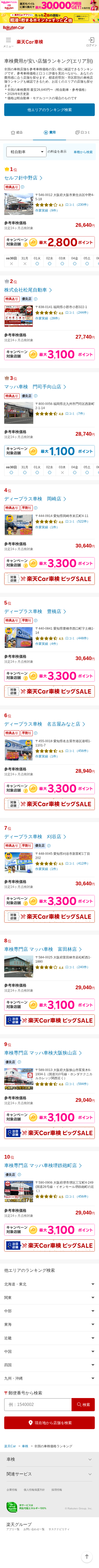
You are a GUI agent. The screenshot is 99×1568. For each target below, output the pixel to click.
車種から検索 (83, 152)
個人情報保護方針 (34, 1489)
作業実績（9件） (47, 210)
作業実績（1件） (47, 527)
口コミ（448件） (77, 638)
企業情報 (12, 1489)
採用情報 (56, 1489)
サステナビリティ (59, 1529)
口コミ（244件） (77, 312)
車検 (25, 1446)
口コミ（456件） (77, 751)
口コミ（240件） (77, 967)
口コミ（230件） (77, 205)
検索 (86, 1405)
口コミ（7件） (75, 413)
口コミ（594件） (77, 1084)
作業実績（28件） (48, 318)
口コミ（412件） (77, 863)
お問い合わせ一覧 (34, 1529)
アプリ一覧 (13, 1529)
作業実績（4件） (47, 644)
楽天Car (10, 1446)
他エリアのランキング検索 (49, 110)
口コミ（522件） (77, 521)
